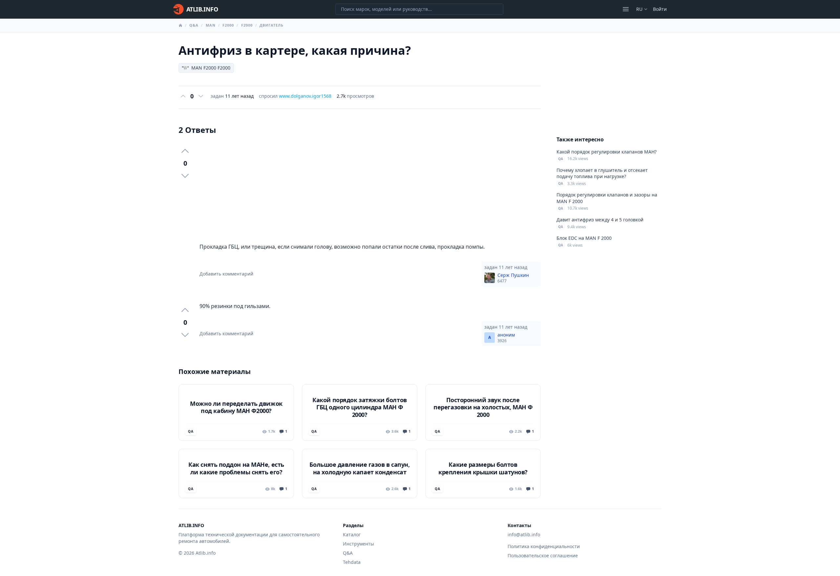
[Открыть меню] (625, 9)
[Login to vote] (183, 96)
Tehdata (352, 562)
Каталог (352, 534)
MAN (211, 25)
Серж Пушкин (513, 278)
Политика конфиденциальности (544, 546)
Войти (660, 9)
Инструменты (358, 544)
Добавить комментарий (226, 274)
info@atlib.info (524, 534)
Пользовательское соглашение (543, 555)
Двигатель (272, 25)
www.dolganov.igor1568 (305, 96)
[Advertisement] (370, 189)
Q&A (194, 25)
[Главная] (180, 25)
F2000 (228, 25)
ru (639, 9)
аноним (506, 337)
